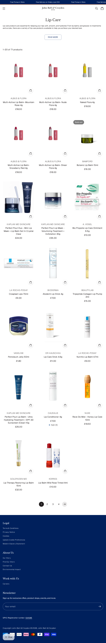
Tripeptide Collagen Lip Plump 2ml (87, 295)
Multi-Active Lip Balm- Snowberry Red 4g (18, 166)
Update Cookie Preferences (14, 540)
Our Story (7, 558)
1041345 (28, 618)
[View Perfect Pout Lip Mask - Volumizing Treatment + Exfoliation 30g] (53, 197)
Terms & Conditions (10, 528)
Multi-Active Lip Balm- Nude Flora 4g (53, 103)
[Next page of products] (64, 504)
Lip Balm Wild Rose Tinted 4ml (53, 482)
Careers (6, 584)
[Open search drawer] (96, 8)
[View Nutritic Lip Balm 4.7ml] (87, 326)
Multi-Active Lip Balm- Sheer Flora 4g (53, 166)
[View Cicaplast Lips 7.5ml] (18, 263)
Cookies (6, 536)
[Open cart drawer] (102, 8)
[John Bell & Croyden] (53, 8)
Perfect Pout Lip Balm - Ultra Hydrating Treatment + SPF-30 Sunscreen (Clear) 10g (18, 419)
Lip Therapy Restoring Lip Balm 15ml (18, 484)
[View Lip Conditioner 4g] (53, 386)
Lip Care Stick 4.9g (53, 357)
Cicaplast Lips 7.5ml (18, 294)
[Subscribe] (99, 606)
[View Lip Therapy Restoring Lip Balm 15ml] (18, 452)
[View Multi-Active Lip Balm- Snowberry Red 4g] (18, 134)
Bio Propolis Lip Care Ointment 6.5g (87, 229)
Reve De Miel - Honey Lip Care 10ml (87, 418)
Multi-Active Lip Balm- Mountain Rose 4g (18, 103)
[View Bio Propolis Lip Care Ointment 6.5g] (87, 197)
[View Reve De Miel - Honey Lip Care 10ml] (87, 386)
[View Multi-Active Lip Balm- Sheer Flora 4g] (53, 134)
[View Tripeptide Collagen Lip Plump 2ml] (87, 263)
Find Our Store (9, 562)
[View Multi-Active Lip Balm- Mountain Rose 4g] (18, 71)
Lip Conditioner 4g (53, 416)
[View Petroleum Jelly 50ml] (18, 326)
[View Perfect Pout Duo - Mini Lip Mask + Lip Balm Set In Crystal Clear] (18, 197)
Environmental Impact (12, 569)
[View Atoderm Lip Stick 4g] (53, 263)
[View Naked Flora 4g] (87, 71)
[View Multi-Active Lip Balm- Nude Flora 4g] (53, 71)
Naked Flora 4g (87, 102)
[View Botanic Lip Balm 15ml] (87, 134)
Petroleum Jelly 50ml (18, 357)
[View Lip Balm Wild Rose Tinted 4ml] (53, 452)
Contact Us (7, 566)
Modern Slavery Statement (14, 544)
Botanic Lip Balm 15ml (87, 165)
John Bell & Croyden (47, 628)
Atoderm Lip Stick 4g (53, 294)
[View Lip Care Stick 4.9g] (53, 326)
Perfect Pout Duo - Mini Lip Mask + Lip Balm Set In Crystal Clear (18, 231)
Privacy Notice (9, 532)
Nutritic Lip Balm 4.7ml (87, 357)
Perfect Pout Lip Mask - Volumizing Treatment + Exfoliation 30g (52, 231)
